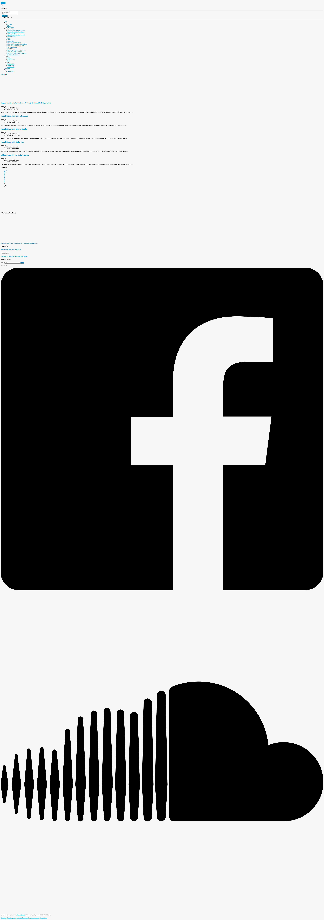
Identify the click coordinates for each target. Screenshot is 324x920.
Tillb (5, 171)
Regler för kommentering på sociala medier (28, 918)
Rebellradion (10, 64)
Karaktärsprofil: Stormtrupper (14, 116)
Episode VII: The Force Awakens (16, 50)
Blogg (9, 26)
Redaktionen (10, 71)
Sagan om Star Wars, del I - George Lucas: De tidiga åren (26, 103)
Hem (5, 21)
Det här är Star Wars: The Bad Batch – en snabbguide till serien (19, 243)
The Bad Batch (11, 36)
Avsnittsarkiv (10, 67)
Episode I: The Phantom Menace (16, 30)
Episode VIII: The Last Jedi (14, 51)
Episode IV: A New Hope (14, 42)
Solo (8, 38)
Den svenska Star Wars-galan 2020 (11, 249)
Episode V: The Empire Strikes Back (17, 44)
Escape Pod (10, 65)
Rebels (9, 39)
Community (7, 68)
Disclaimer (3, 918)
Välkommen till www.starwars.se (15, 155)
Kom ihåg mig (8, 17)
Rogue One (10, 41)
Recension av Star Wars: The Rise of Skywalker (14, 256)
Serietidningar (11, 59)
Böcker (9, 57)
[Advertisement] (51, 88)
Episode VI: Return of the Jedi (15, 45)
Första (5, 170)
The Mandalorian (12, 47)
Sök (22, 262)
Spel (8, 61)
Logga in (5, 15)
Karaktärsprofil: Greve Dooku (14, 129)
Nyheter (9, 24)
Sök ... (2, 262)
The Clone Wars (11, 33)
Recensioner (10, 27)
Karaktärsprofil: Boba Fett (12, 142)
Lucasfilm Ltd (21, 915)
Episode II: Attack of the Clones (15, 32)
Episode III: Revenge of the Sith (16, 35)
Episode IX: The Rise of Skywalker (16, 53)
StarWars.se (4, 74)
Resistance (10, 48)
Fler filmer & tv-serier (13, 54)
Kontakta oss (43, 918)
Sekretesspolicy (11, 918)
